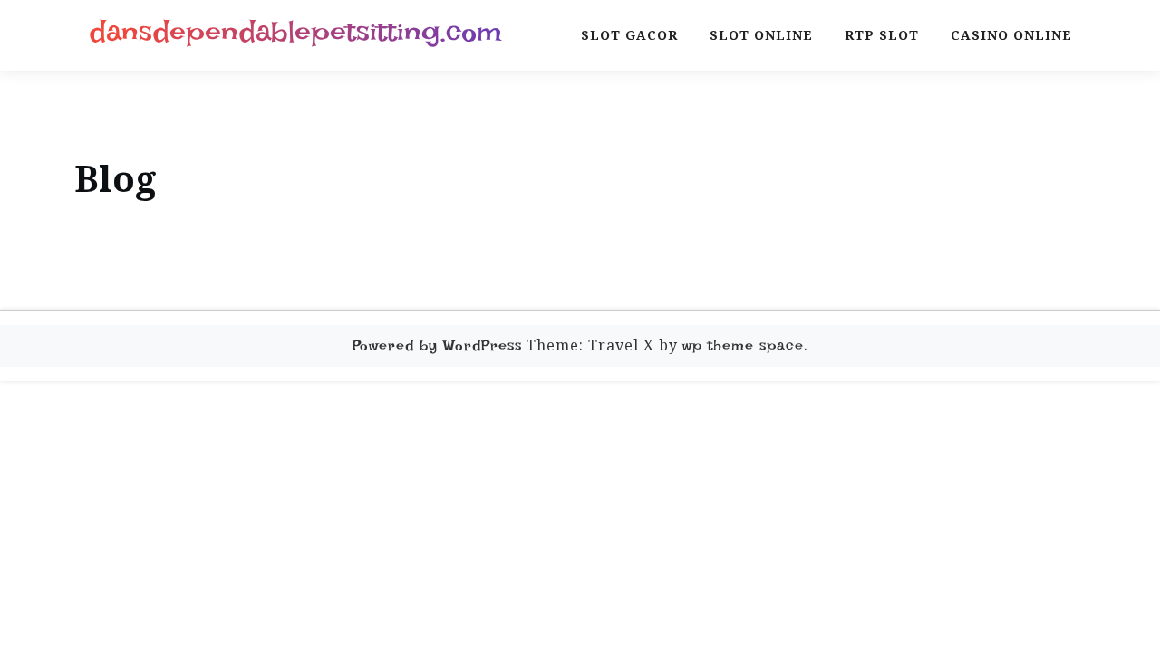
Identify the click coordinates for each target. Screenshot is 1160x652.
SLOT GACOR (629, 34)
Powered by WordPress (437, 345)
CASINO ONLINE (1011, 34)
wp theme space (743, 345)
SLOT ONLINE (761, 34)
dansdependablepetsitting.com (295, 31)
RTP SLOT (882, 34)
